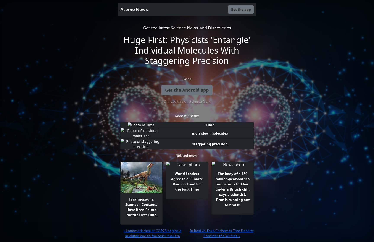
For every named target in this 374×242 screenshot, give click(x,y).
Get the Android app (187, 90)
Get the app (241, 9)
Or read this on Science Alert (187, 101)
